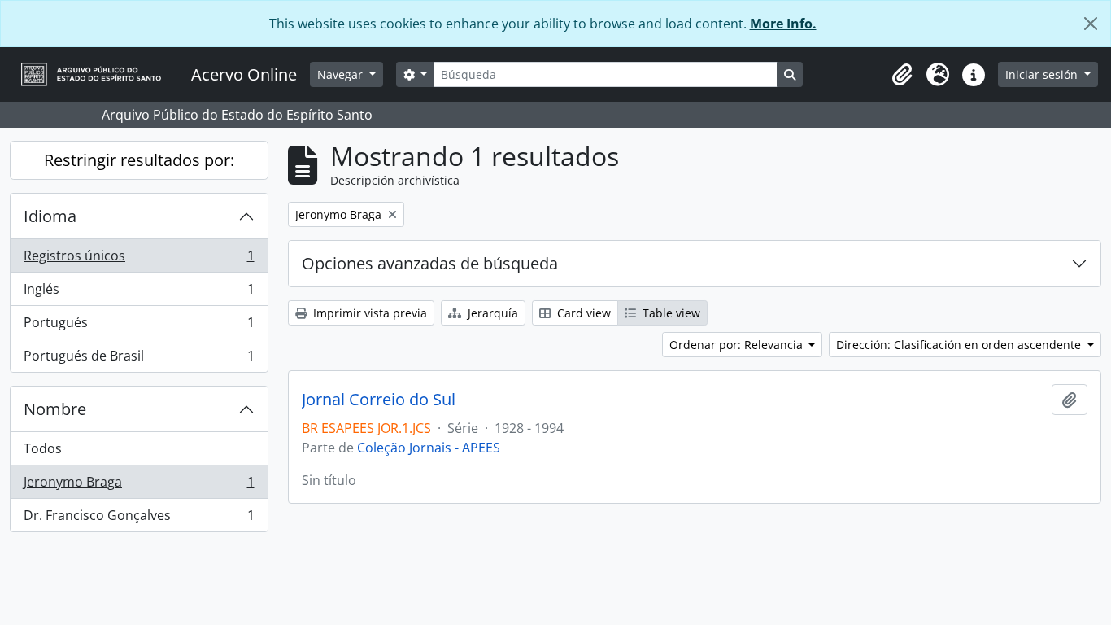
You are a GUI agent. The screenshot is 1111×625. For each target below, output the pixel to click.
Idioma (50, 216)
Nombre (55, 409)
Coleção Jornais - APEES (428, 448)
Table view (669, 313)
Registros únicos (139, 260)
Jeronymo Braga (139, 486)
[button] (902, 75)
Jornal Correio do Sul (378, 399)
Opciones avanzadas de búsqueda (430, 263)
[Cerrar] (1090, 23)
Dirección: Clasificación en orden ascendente (960, 344)
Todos (43, 448)
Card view (582, 313)
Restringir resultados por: (139, 160)
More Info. (783, 24)
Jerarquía (491, 313)
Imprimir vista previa (368, 313)
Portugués (139, 326)
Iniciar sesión (1043, 74)
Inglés (139, 293)
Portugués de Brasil (139, 359)
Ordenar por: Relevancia (737, 344)
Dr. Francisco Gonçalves (139, 518)
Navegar (341, 74)
